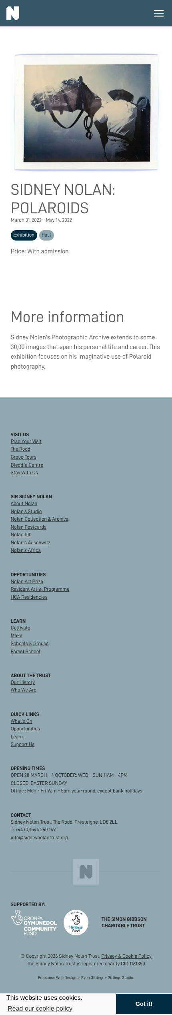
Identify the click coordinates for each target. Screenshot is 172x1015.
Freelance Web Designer (59, 977)
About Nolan (24, 503)
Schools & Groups (30, 643)
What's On (21, 721)
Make (16, 635)
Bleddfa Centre (27, 465)
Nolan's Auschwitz (30, 543)
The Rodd (20, 449)
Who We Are (23, 690)
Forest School (25, 651)
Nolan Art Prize (27, 581)
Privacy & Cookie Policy (126, 956)
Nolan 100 (21, 535)
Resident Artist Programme (40, 589)
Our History (23, 682)
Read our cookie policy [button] (40, 1008)
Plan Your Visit (26, 441)
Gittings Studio (120, 977)
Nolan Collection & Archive (39, 519)
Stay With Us (24, 472)
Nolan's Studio (26, 511)
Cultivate (20, 628)
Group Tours (23, 457)
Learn (17, 737)
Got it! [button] (144, 1004)
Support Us (23, 744)
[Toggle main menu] (159, 13)
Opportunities (25, 729)
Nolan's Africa (26, 550)
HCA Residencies (29, 597)
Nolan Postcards (28, 527)
